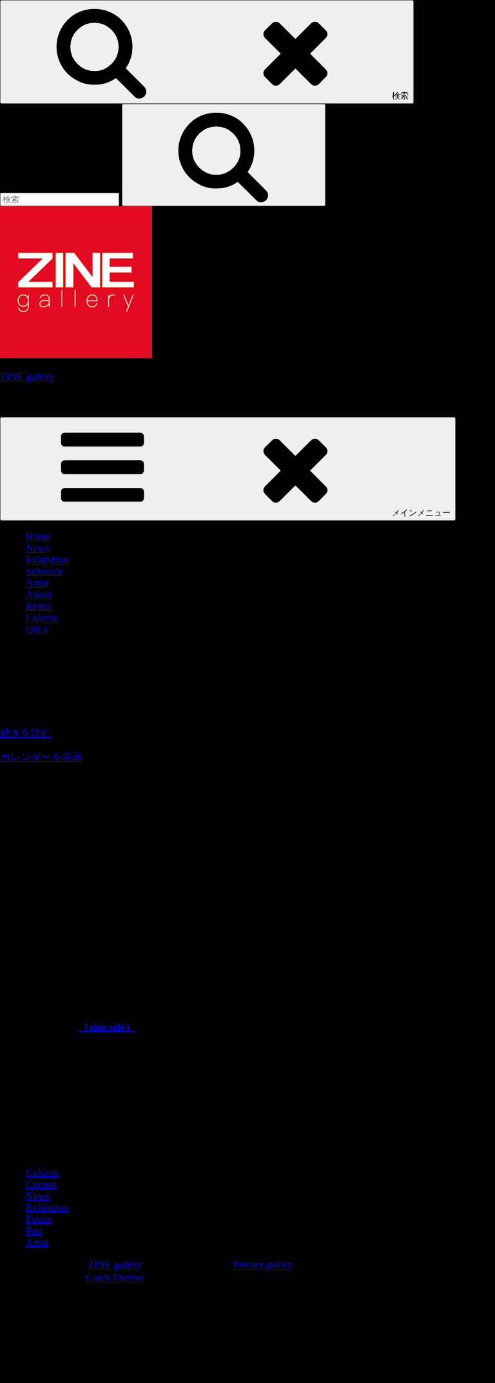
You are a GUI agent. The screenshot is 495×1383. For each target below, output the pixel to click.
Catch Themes (115, 1277)
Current (41, 1184)
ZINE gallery (27, 376)
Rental (39, 606)
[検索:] (61, 198)
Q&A (37, 629)
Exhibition (47, 559)
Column (42, 617)
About (39, 594)
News (38, 548)
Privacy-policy (263, 1264)
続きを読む (26, 733)
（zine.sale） (107, 1026)
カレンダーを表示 (41, 756)
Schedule (44, 571)
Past (34, 1230)
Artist (37, 582)
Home (38, 536)
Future (39, 1219)
